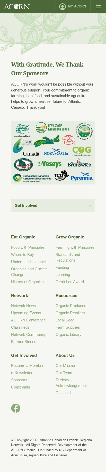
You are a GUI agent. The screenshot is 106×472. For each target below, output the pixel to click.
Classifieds (20, 327)
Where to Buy (22, 254)
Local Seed (65, 320)
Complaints (20, 387)
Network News (23, 305)
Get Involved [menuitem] (26, 205)
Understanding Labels (29, 262)
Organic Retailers (70, 313)
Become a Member (27, 365)
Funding (62, 267)
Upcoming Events (26, 313)
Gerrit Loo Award (70, 282)
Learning (63, 274)
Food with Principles (28, 247)
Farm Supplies (68, 327)
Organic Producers (71, 305)
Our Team (64, 373)
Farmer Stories (23, 341)
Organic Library (69, 334)
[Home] (17, 6)
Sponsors (19, 380)
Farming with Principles (75, 247)
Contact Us (65, 393)
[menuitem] (72, 6)
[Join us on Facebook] (15, 408)
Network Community (28, 334)
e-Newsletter (21, 373)
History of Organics (27, 282)
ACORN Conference (28, 320)
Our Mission (66, 365)
